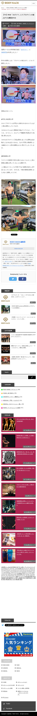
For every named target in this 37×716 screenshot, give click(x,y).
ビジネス (29, 571)
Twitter (8, 703)
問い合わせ (5, 697)
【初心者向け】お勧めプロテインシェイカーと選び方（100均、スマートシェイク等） (25, 552)
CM (17, 567)
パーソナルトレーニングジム (18, 571)
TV (19, 567)
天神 (7, 578)
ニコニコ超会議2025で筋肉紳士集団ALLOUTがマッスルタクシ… (23, 335)
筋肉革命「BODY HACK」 (13, 713)
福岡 (9, 578)
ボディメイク (21, 685)
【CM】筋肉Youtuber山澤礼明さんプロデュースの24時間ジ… (23, 307)
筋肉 (27, 578)
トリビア (6, 571)
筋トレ (13, 578)
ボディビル (26, 574)
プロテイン (24, 572)
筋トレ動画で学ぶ (21, 578)
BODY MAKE (6, 665)
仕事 (25, 576)
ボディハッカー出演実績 (15, 574)
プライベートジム (16, 572)
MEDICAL (19, 668)
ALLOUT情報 (12, 567)
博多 (31, 576)
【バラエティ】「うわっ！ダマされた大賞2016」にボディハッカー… (22, 296)
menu (33, 3)
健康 (28, 576)
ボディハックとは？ (22, 682)
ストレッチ (27, 570)
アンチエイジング (30, 567)
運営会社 (5, 691)
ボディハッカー (8, 261)
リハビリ (21, 576)
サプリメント (25, 568)
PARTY (18, 671)
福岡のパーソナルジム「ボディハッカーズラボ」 (23, 693)
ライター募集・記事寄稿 (23, 688)
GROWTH (5, 668)
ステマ (22, 570)
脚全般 (8, 579)
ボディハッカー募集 (7, 688)
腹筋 (21, 579)
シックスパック (15, 570)
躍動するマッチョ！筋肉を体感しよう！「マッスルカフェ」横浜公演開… (23, 346)
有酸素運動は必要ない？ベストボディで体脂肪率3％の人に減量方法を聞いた (25, 503)
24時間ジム (4, 567)
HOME (4, 682)
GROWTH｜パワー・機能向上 (11, 396)
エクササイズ (5, 568)
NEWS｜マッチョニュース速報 (21, 7)
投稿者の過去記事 (18, 248)
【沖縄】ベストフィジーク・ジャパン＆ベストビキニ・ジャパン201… (23, 318)
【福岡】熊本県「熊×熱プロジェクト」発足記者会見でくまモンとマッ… (23, 357)
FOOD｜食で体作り (10, 7)
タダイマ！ (24, 49)
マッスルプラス (10, 575)
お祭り (22, 567)
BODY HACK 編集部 (15, 25)
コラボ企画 (18, 568)
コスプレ (12, 568)
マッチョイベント (20, 575)
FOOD (18, 665)
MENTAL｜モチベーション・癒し (12, 404)
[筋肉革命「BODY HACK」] (10, 3)
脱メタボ (12, 579)
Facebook (9, 708)
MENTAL (5, 671)
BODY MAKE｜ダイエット (10, 389)
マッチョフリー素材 (12, 576)
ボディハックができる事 (9, 685)
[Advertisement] (18, 598)
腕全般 (17, 579)
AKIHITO (4, 52)
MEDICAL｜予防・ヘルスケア (11, 400)
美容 (4, 579)
